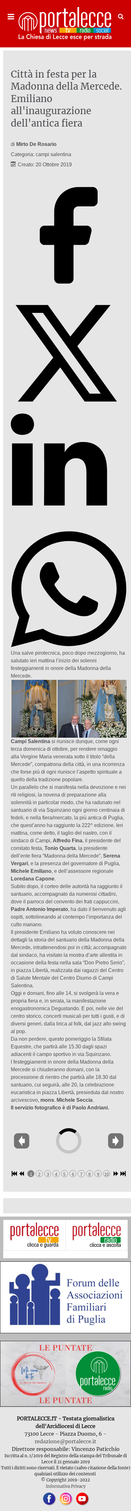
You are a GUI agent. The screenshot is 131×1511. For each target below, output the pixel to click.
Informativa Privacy (66, 1486)
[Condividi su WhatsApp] (69, 645)
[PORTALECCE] (65, 23)
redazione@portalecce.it (65, 1441)
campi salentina (53, 154)
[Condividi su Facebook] (69, 291)
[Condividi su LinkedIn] (69, 527)
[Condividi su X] (69, 409)
